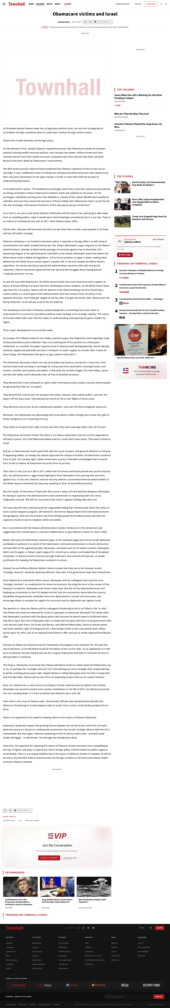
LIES (20, 821)
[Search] (161, 4)
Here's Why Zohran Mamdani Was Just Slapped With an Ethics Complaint (148, 202)
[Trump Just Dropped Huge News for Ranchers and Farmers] (122, 221)
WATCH (49, 4)
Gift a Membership (144, 947)
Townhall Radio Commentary (95, 960)
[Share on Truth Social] (90, 22)
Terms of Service (11, 1005)
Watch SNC (141, 956)
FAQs (150, 928)
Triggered (88, 947)
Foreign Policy (37, 960)
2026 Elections (37, 943)
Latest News (10, 947)
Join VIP (159, 928)
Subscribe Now (69, 858)
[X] (78, 928)
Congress (35, 947)
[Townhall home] (14, 928)
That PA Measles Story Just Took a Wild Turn (135, 358)
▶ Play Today (125, 254)
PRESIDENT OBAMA (32, 821)
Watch (8, 956)
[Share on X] (85, 22)
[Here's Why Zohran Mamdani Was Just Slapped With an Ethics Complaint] (122, 204)
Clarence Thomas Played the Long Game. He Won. (138, 125)
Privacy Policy (22, 1005)
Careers (113, 951)
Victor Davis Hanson (85, 908)
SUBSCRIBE (151, 4)
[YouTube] (93, 928)
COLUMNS (40, 4)
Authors (8, 968)
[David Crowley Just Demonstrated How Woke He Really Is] (122, 187)
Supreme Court (37, 968)
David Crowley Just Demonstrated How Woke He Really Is (148, 184)
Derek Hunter (63, 947)
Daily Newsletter (143, 951)
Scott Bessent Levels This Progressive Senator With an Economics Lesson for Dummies (18, 902)
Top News (9, 943)
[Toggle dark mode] (166, 4)
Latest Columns (11, 951)
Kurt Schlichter (64, 943)
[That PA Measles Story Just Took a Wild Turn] (140, 339)
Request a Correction (44, 1005)
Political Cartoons (12, 960)
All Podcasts (89, 964)
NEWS (31, 4)
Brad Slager (63, 956)
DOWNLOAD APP (123, 4)
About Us (114, 943)
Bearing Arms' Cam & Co (93, 956)
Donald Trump (37, 951)
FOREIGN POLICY (9, 821)
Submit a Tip (115, 956)
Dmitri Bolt (8, 908)
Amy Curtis (45, 908)
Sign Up (159, 997)
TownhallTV (10, 964)
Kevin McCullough (65, 951)
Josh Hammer (63, 964)
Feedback (33, 1005)
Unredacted (89, 951)
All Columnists (63, 968)
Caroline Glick (64, 22)
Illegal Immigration (38, 964)
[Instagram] (83, 928)
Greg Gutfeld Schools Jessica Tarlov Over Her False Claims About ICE (57, 900)
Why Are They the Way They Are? (131, 114)
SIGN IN (138, 4)
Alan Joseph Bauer (65, 960)
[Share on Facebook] (95, 22)
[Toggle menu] (3, 3)
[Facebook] (88, 928)
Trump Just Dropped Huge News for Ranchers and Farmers (149, 218)
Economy (35, 956)
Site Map (56, 1005)
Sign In (142, 928)
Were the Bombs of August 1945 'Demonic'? (92, 900)
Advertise (114, 947)
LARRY (87, 943)
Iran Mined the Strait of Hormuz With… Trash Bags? (141, 299)
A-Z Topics (36, 937)
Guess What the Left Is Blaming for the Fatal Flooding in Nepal (138, 96)
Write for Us (115, 960)
